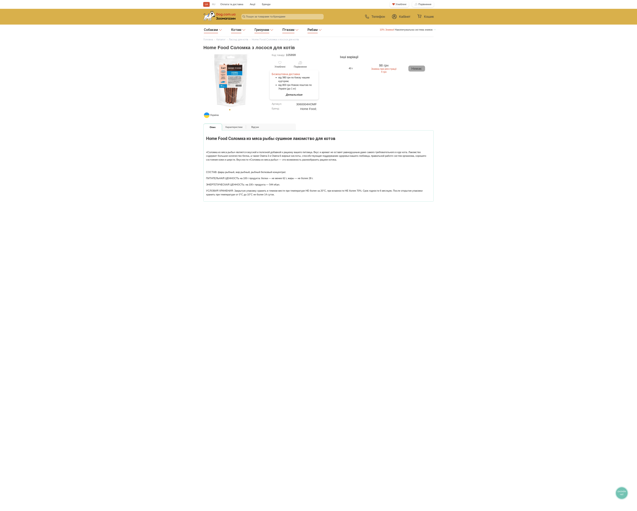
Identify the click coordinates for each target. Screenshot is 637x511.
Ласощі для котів (238, 39)
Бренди (266, 4)
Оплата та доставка (231, 4)
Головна (208, 39)
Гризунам (261, 30)
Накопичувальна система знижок (406, 29)
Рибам (313, 30)
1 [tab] (230, 110)
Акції (252, 4)
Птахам (288, 30)
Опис (213, 127)
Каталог (221, 39)
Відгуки (255, 127)
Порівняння (424, 4)
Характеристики (234, 127)
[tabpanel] (230, 80)
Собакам (211, 30)
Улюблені (400, 4)
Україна (214, 115)
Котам (236, 30)
